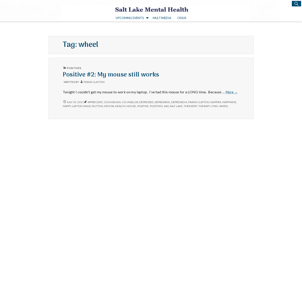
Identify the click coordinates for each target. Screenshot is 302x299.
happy (67, 106)
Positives (74, 68)
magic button (93, 106)
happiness (229, 102)
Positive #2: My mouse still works (111, 75)
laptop (77, 106)
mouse (131, 106)
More (232, 92)
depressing (162, 102)
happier (215, 102)
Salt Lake (176, 106)
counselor (130, 102)
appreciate (95, 102)
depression (179, 102)
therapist (190, 106)
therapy (204, 106)
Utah (214, 106)
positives (156, 106)
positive (143, 106)
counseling (112, 102)
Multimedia (162, 18)
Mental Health (114, 106)
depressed (146, 102)
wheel (223, 106)
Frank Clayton (94, 82)
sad (166, 106)
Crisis (181, 18)
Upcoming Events (130, 18)
